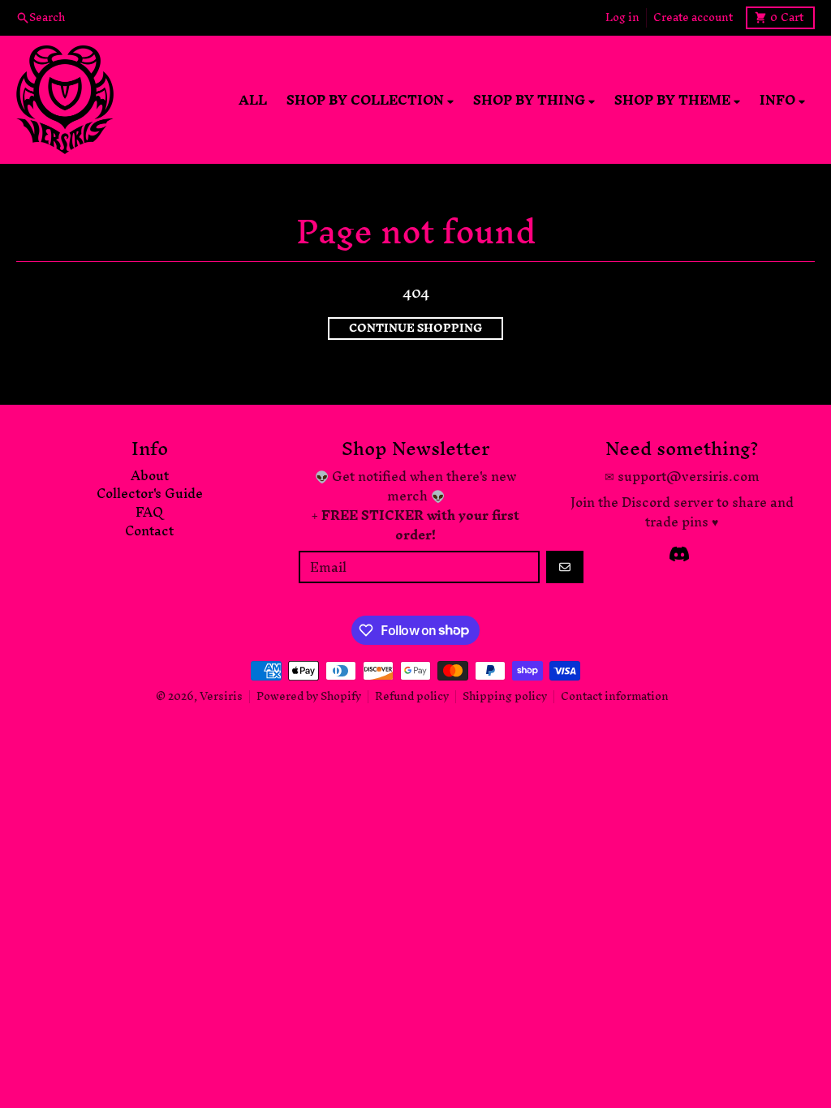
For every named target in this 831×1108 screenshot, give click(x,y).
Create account (693, 18)
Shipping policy (505, 696)
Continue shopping (415, 328)
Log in (622, 18)
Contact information (615, 696)
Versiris (221, 696)
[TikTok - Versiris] (679, 554)
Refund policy (412, 696)
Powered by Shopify (308, 696)
